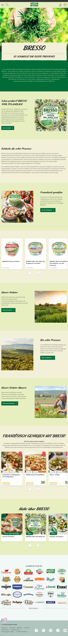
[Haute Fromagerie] (6, 587)
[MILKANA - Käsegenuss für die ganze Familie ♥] (39, 579)
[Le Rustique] (28, 579)
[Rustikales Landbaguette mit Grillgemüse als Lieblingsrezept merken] (20, 454)
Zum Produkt (7, 128)
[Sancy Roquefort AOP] (51, 602)
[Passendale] (39, 594)
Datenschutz (15, 629)
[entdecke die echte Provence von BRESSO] (17, 354)
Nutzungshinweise (7, 631)
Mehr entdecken (47, 357)
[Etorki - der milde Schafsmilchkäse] (62, 587)
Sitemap (12, 627)
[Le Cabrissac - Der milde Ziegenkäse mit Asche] (39, 602)
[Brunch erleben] (51, 579)
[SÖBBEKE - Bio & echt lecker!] (17, 586)
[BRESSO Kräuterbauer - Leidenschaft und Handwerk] (51, 402)
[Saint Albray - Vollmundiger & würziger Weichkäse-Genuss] (17, 579)
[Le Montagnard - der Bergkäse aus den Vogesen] (6, 602)
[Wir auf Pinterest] (50, 631)
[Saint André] (6, 579)
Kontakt (27, 627)
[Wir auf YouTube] (65, 631)
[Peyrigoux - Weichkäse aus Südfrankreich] (17, 594)
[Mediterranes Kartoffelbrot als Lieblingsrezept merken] (43, 454)
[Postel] (51, 594)
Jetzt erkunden (7, 310)
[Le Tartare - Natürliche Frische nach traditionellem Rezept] (51, 587)
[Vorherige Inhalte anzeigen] (29, 273)
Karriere (20, 627)
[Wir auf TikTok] (58, 631)
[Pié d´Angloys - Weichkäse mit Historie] (17, 602)
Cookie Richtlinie (21, 631)
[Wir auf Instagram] (43, 631)
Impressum (5, 629)
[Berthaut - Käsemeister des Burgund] (62, 602)
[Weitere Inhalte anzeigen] (38, 273)
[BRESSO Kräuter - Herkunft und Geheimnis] (51, 307)
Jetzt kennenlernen (9, 403)
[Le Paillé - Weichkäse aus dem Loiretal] (28, 602)
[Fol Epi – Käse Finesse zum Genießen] (17, 571)
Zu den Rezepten (47, 210)
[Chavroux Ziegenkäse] (28, 571)
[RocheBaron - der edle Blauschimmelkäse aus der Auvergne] (28, 595)
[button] (34, 608)
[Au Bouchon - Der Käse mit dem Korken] (6, 594)
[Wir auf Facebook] (36, 631)
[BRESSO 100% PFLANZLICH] (61, 571)
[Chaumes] (28, 587)
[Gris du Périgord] (39, 586)
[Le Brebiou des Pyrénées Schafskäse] (62, 594)
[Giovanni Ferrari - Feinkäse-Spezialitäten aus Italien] (39, 571)
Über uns (4, 627)
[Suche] (7, 4)
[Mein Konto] (60, 4)
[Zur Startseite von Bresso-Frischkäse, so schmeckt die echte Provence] (34, 5)
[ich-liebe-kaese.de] (4, 620)
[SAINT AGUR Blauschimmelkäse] (62, 579)
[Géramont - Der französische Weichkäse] (6, 571)
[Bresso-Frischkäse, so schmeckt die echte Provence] (51, 571)
